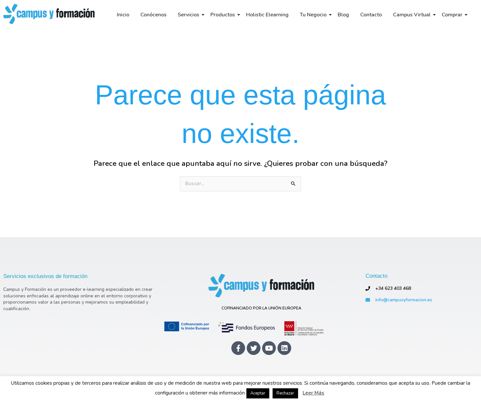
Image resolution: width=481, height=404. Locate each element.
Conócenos (153, 14)
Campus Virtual (412, 14)
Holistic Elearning (267, 14)
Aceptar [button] (257, 393)
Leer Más (313, 393)
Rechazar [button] (285, 393)
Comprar (452, 14)
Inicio (123, 14)
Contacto (371, 14)
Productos (222, 14)
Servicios (188, 14)
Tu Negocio (313, 14)
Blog (343, 14)
